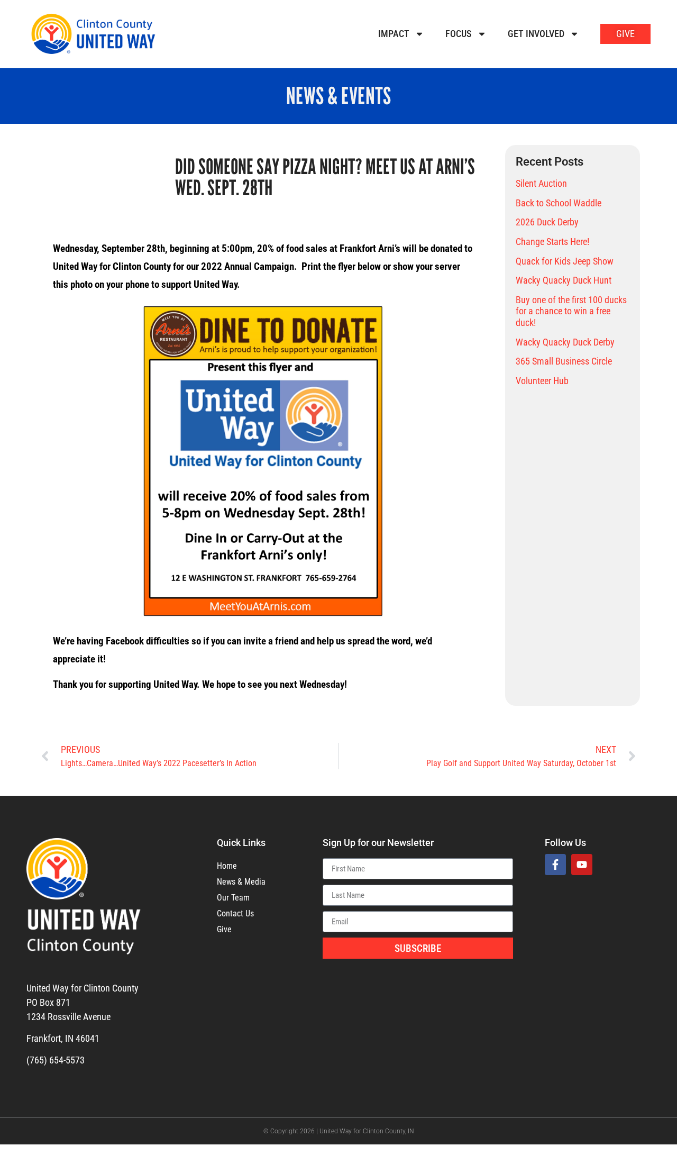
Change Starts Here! (552, 241)
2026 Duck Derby (547, 222)
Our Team (233, 898)
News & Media (241, 882)
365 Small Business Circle (564, 361)
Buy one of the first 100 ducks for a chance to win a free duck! (571, 311)
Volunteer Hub (542, 380)
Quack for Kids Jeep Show (565, 261)
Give (224, 929)
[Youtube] (581, 864)
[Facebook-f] (555, 864)
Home (227, 866)
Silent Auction (541, 183)
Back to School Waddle (558, 202)
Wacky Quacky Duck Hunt (563, 280)
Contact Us (235, 913)
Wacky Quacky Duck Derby (565, 342)
